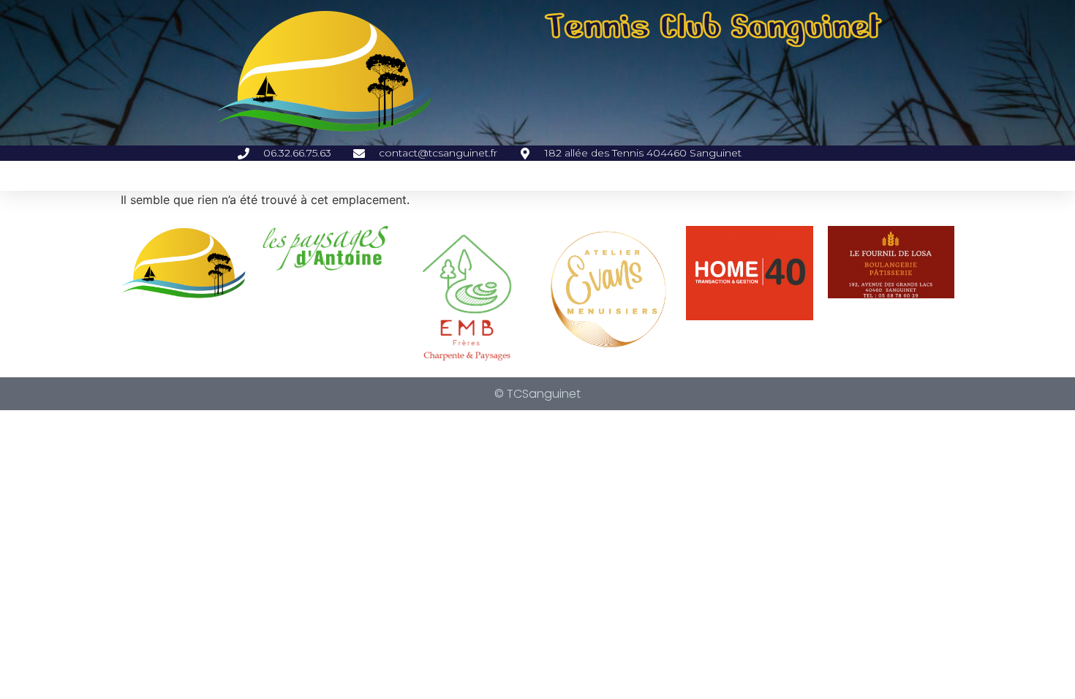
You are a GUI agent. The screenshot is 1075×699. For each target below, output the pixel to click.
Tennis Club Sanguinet (713, 26)
